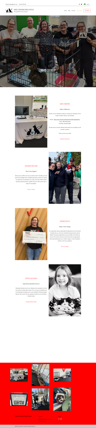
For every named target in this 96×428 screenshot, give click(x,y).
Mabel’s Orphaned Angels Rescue (23, 416)
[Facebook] (79, 4)
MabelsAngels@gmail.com (11, 4)
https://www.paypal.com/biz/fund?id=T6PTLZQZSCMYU (67, 119)
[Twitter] (81, 4)
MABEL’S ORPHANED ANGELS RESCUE (24, 9)
